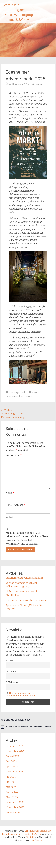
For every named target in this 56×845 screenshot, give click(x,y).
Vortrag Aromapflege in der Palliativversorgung (12, 413)
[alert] (28, 727)
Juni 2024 (11, 781)
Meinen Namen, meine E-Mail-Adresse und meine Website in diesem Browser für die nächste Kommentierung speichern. (28, 538)
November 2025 (15, 751)
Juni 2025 (11, 761)
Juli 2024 (11, 776)
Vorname (10, 660)
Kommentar (14, 455)
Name (10, 492)
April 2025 (12, 766)
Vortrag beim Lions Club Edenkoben (27, 600)
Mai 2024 (11, 786)
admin (38, 84)
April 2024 (12, 791)
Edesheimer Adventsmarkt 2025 (24, 577)
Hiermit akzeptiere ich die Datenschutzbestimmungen (21, 694)
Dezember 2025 (15, 746)
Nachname (11, 671)
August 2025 (13, 756)
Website (10, 517)
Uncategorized (17, 392)
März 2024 (12, 797)
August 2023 (13, 812)
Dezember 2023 (15, 802)
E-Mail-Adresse (15, 504)
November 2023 (15, 807)
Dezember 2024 (15, 771)
